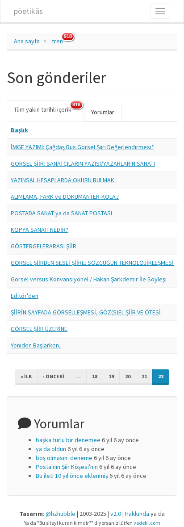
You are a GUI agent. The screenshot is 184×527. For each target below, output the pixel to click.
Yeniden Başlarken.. (36, 345)
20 (127, 376)
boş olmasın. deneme (64, 458)
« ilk (26, 376)
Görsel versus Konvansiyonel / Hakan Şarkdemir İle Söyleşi (89, 279)
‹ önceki (53, 376)
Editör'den (24, 296)
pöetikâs (28, 11)
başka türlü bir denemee (68, 440)
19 (111, 376)
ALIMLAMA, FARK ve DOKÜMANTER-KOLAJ (65, 196)
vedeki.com (147, 522)
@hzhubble (60, 514)
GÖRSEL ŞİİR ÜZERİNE (39, 329)
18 (94, 376)
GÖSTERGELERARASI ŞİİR (43, 246)
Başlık (19, 130)
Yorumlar (102, 112)
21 (144, 376)
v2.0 (115, 514)
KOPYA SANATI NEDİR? (39, 230)
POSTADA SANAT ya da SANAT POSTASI (61, 213)
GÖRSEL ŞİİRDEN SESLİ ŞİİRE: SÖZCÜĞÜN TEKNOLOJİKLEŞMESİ (92, 263)
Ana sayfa (27, 41)
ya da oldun (51, 449)
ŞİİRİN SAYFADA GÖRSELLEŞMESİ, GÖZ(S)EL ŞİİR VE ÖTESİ (86, 312)
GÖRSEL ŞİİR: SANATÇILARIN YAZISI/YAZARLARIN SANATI (83, 163)
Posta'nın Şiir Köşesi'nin (67, 467)
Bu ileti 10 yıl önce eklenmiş (72, 476)
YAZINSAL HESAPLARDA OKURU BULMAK (62, 180)
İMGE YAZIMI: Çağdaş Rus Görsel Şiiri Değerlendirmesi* (82, 147)
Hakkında (137, 514)
